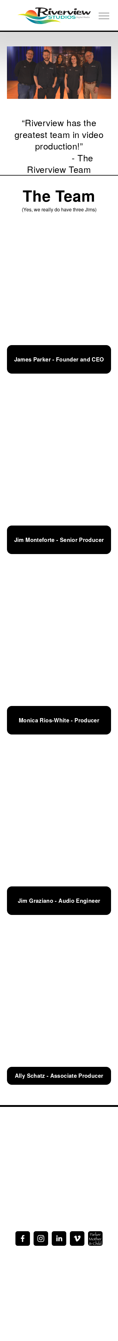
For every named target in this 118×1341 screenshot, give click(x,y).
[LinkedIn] (59, 1238)
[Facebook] (22, 1238)
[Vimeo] (77, 1238)
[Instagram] (41, 1238)
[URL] (95, 1238)
